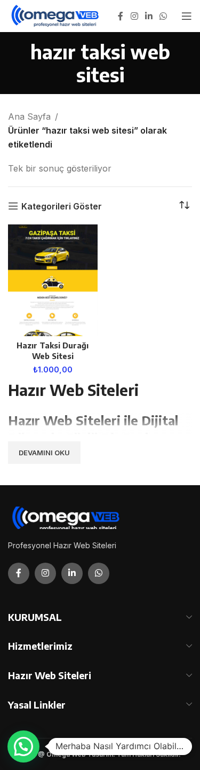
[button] (23, 746)
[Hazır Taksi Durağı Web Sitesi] (53, 280)
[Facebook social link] (120, 16)
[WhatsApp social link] (163, 16)
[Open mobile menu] (186, 16)
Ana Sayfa (29, 116)
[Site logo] (55, 15)
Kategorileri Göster (61, 206)
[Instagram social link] (134, 16)
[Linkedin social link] (148, 16)
